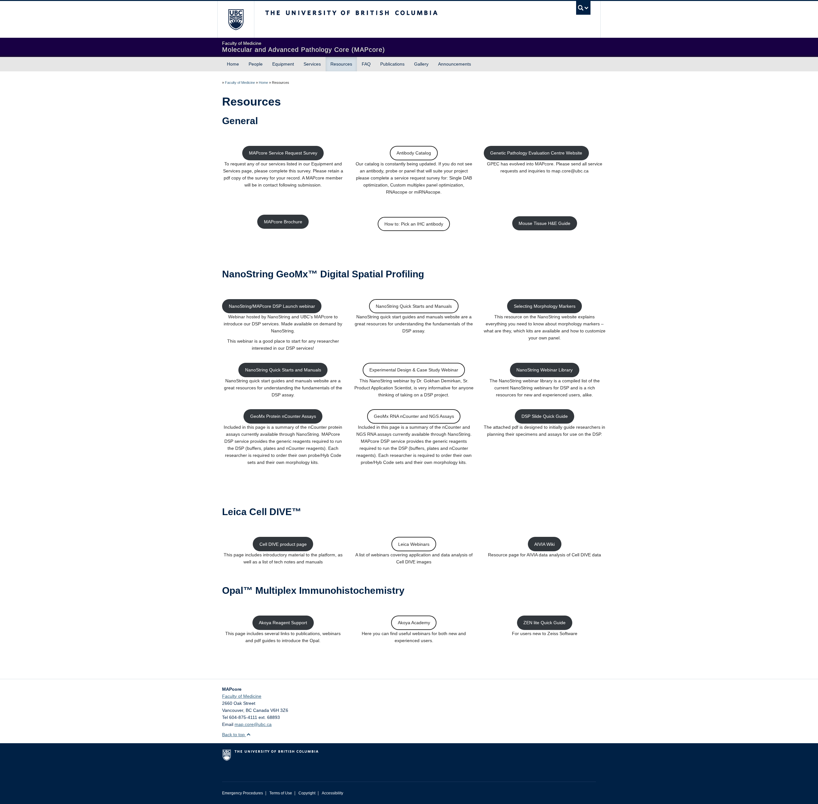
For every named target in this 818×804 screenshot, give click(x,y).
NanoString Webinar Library (544, 369)
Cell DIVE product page (283, 544)
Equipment (283, 64)
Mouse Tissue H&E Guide (544, 223)
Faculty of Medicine (240, 82)
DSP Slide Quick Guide (544, 416)
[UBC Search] (583, 8)
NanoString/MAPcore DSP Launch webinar (272, 306)
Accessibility (332, 793)
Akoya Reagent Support (283, 622)
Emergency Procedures (242, 793)
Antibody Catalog (414, 152)
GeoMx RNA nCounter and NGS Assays (414, 416)
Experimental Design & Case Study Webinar (413, 369)
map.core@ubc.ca (253, 724)
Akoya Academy (414, 622)
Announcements (454, 64)
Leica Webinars (413, 544)
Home (233, 64)
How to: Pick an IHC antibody (413, 224)
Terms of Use (280, 793)
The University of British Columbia (235, 19)
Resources (341, 64)
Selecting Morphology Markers (544, 306)
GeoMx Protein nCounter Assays (283, 416)
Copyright (306, 793)
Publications (392, 64)
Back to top (234, 734)
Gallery (421, 64)
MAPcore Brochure (283, 221)
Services (312, 64)
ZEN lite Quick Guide (544, 622)
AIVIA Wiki (544, 544)
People (256, 64)
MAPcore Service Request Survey (283, 152)
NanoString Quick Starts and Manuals (414, 306)
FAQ (366, 64)
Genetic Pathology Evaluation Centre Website (536, 152)
